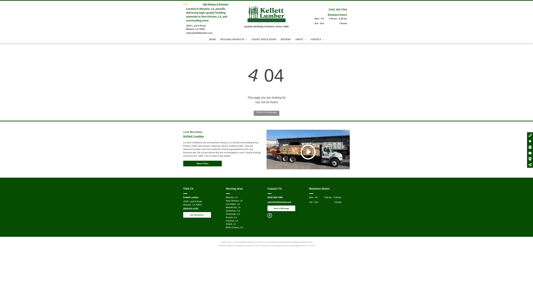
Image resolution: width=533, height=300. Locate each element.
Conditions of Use (262, 242)
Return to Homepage (266, 112)
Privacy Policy (226, 242)
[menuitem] (212, 39)
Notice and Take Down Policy (280, 242)
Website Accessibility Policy (302, 242)
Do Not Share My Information (244, 242)
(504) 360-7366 (338, 9)
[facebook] (269, 215)
